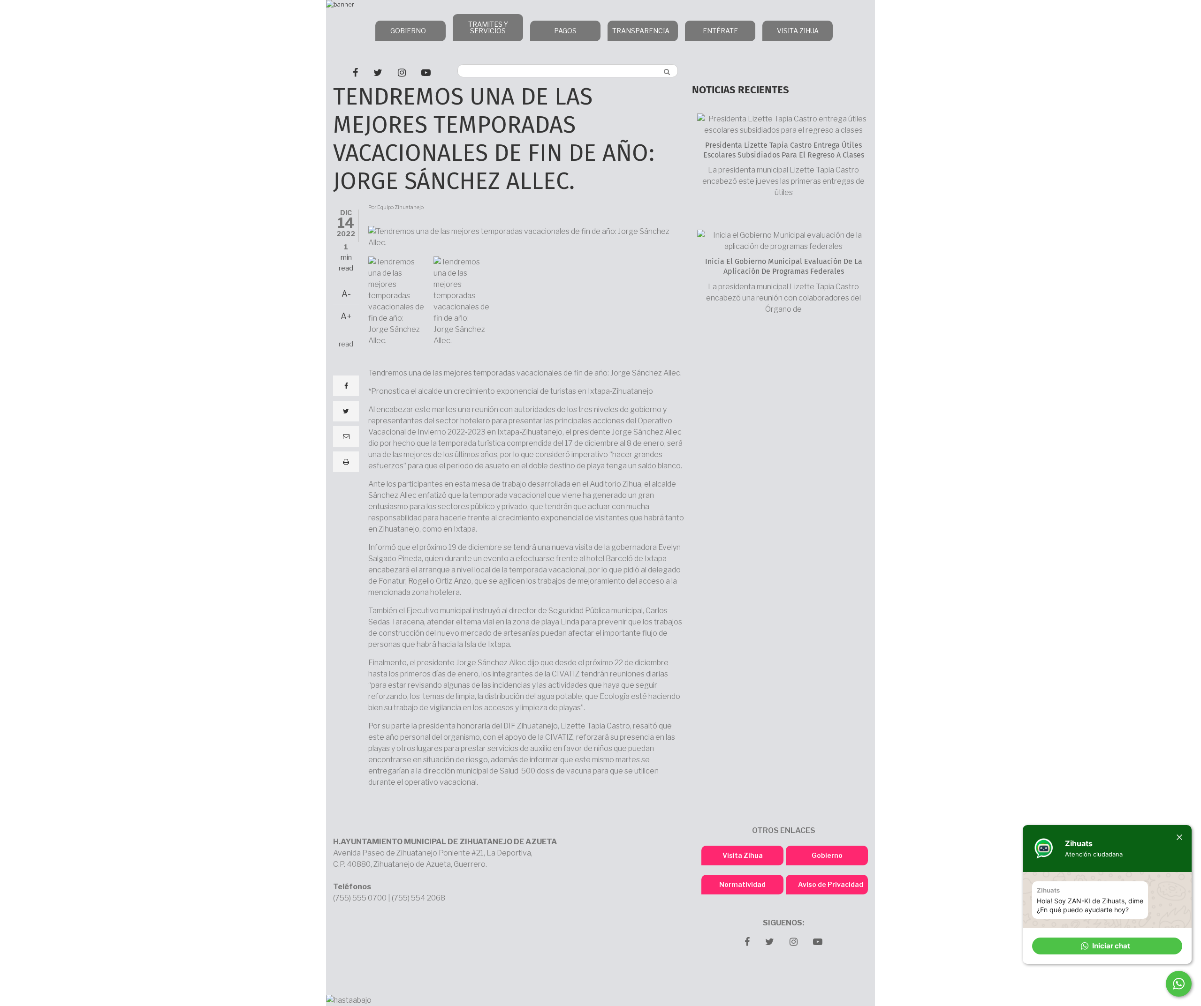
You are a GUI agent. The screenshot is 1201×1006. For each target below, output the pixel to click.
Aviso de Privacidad (830, 884)
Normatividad (742, 884)
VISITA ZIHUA (798, 31)
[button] (1107, 946)
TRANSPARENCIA (640, 31)
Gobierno (827, 855)
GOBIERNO (408, 31)
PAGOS (565, 31)
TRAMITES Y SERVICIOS (488, 27)
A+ (346, 316)
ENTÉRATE (720, 31)
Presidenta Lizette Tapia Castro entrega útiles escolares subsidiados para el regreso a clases (783, 150)
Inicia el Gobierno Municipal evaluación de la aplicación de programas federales (783, 266)
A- (346, 294)
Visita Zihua (742, 855)
